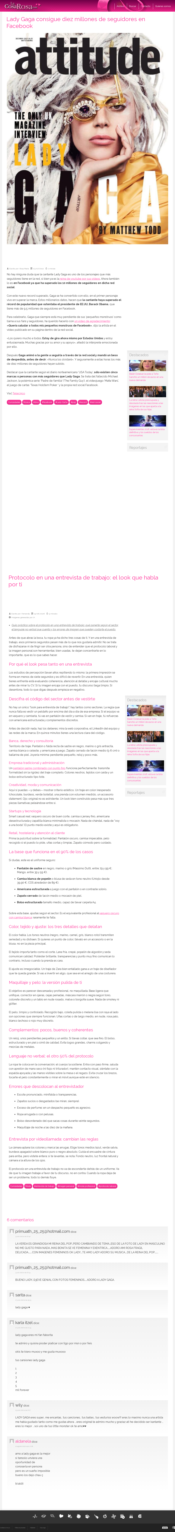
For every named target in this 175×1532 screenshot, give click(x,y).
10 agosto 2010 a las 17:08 (24, 1446)
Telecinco (19, 393)
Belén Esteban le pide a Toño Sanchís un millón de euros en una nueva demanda (146, 377)
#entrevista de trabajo (44, 1186)
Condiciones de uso (5, 1527)
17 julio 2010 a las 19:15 (23, 1300)
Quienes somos (163, 6)
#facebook (47, 402)
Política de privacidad (20, 1527)
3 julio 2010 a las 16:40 (22, 1236)
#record (83, 402)
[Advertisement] (87, 254)
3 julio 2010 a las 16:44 (22, 1273)
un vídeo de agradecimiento (92, 321)
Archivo (120, 6)
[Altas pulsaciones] (35, 1516)
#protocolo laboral (107, 1186)
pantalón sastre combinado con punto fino (39, 768)
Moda (28, 1186)
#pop (73, 402)
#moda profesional (86, 1186)
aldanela (23, 1441)
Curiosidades (14, 402)
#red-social (95, 402)
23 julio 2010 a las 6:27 (23, 1410)
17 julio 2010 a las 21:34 (23, 1328)
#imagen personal (66, 1186)
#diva (36, 402)
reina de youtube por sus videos (79, 278)
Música (27, 402)
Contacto (145, 6)
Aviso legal (43, 1527)
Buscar (132, 6)
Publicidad (32, 1527)
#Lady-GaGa (61, 402)
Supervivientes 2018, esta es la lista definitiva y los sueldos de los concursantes (147, 432)
